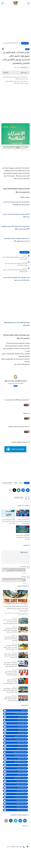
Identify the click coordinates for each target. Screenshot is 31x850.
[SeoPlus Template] (24, 847)
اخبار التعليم (15, 710)
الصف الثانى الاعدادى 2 (15, 768)
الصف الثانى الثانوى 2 (15, 774)
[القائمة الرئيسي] (28, 3)
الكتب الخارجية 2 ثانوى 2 (15, 806)
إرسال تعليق (24, 552)
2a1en (15, 482)
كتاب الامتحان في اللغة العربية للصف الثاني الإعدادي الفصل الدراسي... (14, 258)
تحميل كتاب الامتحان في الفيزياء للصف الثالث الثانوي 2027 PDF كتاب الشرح (10, 630)
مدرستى (8, 846)
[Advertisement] (15, 24)
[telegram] (15, 820)
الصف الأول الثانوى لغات (15, 739)
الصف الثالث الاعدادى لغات (15, 755)
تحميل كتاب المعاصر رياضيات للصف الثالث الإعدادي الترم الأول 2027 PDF (10, 681)
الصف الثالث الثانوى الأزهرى (15, 761)
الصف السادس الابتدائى (15, 794)
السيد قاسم (24, 67)
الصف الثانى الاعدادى (7, 482)
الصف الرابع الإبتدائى (15, 787)
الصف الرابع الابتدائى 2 (15, 790)
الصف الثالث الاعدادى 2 (15, 749)
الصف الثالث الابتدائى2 (15, 742)
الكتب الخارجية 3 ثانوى (15, 810)
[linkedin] (25, 820)
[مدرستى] (15, 3)
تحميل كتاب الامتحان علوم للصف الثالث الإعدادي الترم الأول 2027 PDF (10, 656)
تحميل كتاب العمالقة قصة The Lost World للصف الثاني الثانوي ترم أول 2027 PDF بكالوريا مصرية (16, 609)
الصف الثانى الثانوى (15, 771)
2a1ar (27, 49)
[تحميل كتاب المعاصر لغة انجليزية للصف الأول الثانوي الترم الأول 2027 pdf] (23, 698)
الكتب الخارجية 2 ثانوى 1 (15, 803)
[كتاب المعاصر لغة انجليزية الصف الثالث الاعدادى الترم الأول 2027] (23, 638)
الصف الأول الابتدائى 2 (15, 720)
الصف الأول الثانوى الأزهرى (15, 736)
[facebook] (20, 820)
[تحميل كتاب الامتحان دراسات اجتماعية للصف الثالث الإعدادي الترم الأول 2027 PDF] (23, 621)
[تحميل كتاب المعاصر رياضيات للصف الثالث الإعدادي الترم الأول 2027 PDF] (23, 681)
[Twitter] (6, 820)
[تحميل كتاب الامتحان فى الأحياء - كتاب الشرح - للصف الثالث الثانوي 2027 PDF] (23, 647)
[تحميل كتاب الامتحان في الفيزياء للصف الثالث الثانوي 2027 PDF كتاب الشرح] (23, 629)
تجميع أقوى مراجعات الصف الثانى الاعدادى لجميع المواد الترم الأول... (15, 270)
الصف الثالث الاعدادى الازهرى (15, 752)
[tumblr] (11, 820)
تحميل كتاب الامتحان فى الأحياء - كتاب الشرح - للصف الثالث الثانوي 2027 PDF (10, 647)
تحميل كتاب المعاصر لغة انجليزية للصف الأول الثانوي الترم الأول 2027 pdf (10, 699)
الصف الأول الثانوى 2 (15, 733)
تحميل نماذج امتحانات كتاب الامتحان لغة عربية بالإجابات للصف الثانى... (16, 264)
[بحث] (2, 3)
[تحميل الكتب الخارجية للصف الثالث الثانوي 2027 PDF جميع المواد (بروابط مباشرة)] (23, 689)
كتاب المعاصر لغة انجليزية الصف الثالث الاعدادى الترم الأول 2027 (10, 639)
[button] (23, 490)
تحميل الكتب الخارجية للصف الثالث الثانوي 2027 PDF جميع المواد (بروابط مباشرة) (10, 690)
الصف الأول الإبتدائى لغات (15, 713)
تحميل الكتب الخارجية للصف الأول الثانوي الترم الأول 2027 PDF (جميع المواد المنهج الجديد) (10, 664)
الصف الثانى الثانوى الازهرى (15, 777)
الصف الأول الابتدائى (15, 716)
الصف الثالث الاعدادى (15, 745)
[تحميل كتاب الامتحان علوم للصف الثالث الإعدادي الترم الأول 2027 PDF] (23, 655)
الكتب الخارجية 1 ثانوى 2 (15, 800)
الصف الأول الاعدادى (15, 723)
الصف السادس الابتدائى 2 (15, 797)
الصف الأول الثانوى (15, 729)
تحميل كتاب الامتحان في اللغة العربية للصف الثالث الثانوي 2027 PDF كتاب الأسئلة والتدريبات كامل (11, 673)
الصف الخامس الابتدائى (15, 781)
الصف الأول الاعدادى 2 (15, 726)
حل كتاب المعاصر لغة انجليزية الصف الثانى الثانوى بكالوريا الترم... (11, 43)
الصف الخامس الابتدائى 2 (15, 784)
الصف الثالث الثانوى (15, 758)
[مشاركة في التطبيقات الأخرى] (10, 490)
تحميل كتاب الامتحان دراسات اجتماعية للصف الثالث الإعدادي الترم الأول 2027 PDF (10, 621)
